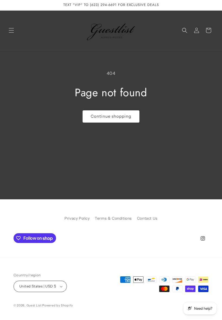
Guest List (34, 305)
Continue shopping (111, 116)
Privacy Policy (77, 218)
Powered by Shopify (57, 305)
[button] (11, 30)
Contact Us (147, 218)
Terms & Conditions (113, 218)
